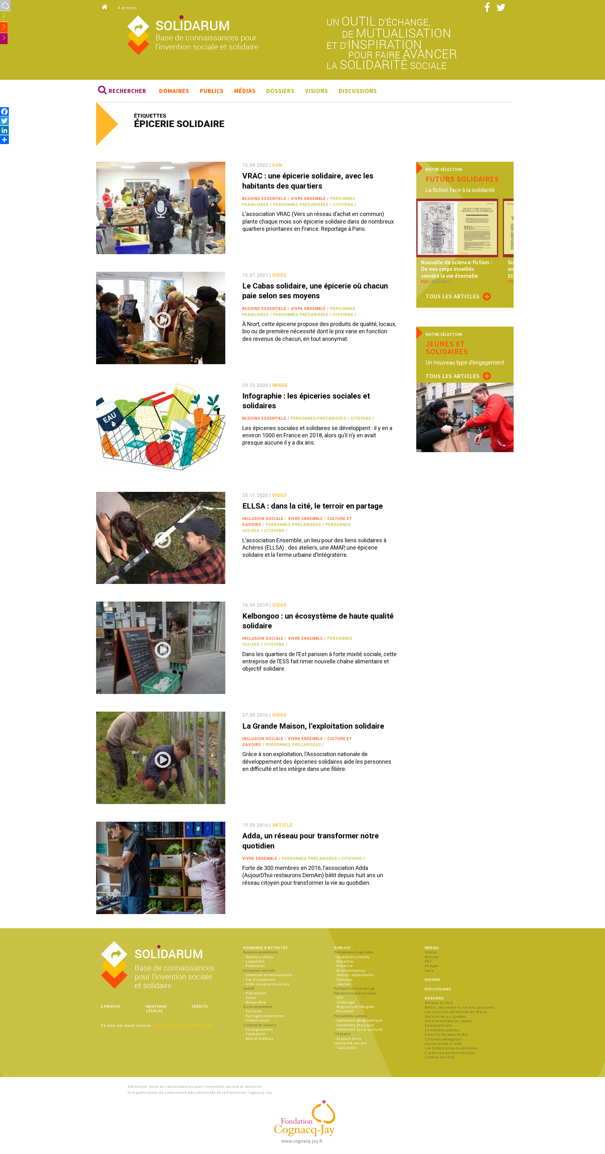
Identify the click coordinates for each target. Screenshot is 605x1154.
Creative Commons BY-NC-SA (181, 1025)
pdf (424, 282)
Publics (211, 91)
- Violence (343, 965)
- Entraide (252, 1011)
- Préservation (256, 1020)
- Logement (254, 961)
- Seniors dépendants (354, 974)
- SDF (339, 997)
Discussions (358, 91)
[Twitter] (4, 120)
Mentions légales (156, 1008)
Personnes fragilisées (354, 952)
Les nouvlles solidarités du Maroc (456, 1011)
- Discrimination (349, 970)
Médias (245, 91)
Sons (429, 970)
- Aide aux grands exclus (266, 984)
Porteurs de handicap (354, 988)
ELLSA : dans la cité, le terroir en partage (312, 506)
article (282, 825)
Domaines (174, 91)
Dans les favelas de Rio (446, 1034)
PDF (428, 961)
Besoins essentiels (264, 198)
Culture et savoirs (260, 1025)
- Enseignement (258, 1029)
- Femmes (343, 979)
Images (432, 965)
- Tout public (346, 1047)
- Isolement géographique (358, 1020)
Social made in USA (443, 1043)
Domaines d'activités (265, 947)
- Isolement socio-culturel (358, 1029)
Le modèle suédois (442, 1030)
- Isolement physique (354, 1025)
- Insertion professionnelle (267, 974)
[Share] (4, 139)
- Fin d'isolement (259, 979)
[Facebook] (4, 111)
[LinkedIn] (4, 130)
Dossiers (280, 91)
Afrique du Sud (439, 1002)
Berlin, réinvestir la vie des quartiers (459, 1007)
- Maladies (344, 961)
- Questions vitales (352, 956)
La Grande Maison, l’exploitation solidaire (313, 726)
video (279, 275)
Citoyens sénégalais (444, 1039)
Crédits (200, 1006)
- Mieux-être (254, 1002)
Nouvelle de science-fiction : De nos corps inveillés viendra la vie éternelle (456, 269)
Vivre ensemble (308, 198)
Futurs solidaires (462, 179)
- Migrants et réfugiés (354, 1006)
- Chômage (344, 1002)
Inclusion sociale (263, 518)
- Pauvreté (343, 1011)
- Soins (249, 997)
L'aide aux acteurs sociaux (450, 1052)
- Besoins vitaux (258, 956)
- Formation (254, 1033)
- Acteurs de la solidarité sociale (350, 1040)
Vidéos (431, 952)
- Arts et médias (258, 1038)
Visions (316, 91)
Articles (432, 956)
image (280, 385)
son (277, 165)
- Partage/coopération (264, 1015)
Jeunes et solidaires (447, 347)
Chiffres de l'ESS (440, 1057)
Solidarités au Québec (446, 1016)
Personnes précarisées (301, 204)
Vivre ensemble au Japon (448, 1020)
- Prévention (254, 993)
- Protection (254, 965)
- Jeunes (342, 984)
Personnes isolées (350, 1015)
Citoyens (343, 204)
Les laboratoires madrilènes (451, 1048)
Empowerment (438, 1025)
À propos (127, 7)
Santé (248, 988)
